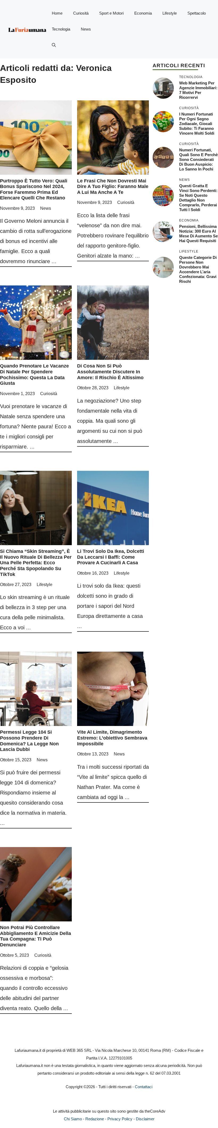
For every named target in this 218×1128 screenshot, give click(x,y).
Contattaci (143, 1086)
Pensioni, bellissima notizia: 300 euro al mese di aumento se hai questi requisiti (198, 233)
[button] (54, 45)
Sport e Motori (111, 13)
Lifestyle (169, 13)
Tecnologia (61, 29)
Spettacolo (196, 13)
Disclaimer (145, 1119)
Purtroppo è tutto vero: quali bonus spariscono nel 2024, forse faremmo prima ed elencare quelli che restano (33, 189)
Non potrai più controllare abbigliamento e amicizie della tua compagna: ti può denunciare (35, 936)
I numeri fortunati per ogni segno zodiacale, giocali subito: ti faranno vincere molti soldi (196, 123)
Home (57, 13)
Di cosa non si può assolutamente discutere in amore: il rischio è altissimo (110, 371)
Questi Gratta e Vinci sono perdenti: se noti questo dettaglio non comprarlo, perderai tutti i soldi (198, 197)
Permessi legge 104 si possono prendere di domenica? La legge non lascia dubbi (29, 740)
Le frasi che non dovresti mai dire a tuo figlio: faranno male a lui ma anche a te (112, 186)
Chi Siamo (73, 1119)
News (86, 29)
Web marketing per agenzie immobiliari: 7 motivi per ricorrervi (198, 90)
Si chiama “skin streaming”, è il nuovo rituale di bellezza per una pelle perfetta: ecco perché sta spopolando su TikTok (36, 563)
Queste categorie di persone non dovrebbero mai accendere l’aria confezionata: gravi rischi (198, 269)
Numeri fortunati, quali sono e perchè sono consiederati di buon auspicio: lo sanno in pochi (198, 159)
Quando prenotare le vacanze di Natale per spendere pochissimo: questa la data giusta (34, 374)
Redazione (94, 1119)
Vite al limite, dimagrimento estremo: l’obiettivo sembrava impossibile (112, 737)
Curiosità (81, 13)
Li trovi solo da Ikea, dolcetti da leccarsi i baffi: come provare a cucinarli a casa (110, 557)
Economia (143, 13)
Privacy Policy (119, 1119)
